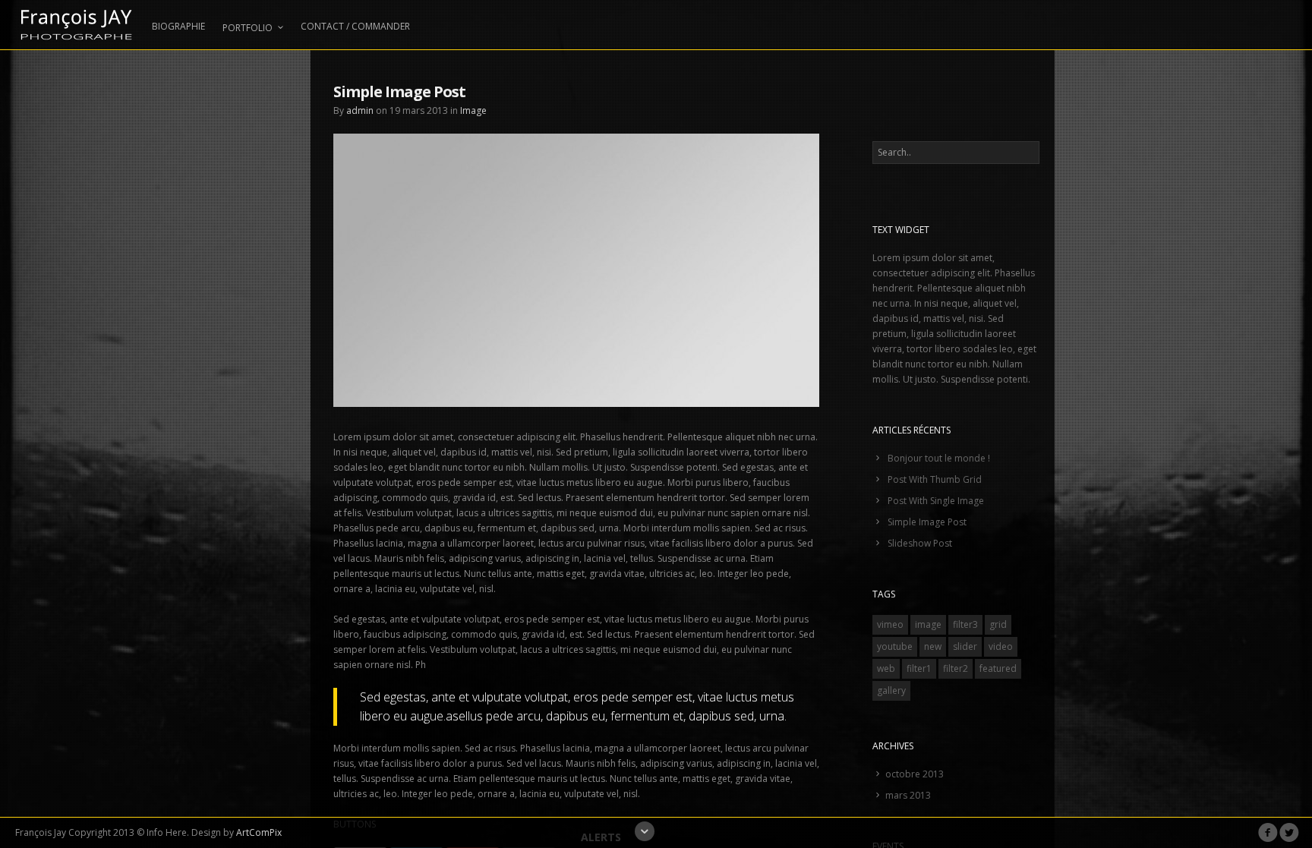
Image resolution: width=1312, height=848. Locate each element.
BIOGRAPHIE (178, 27)
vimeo (890, 624)
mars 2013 (908, 795)
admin (360, 110)
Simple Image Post (927, 521)
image (928, 624)
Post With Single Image (936, 500)
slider (965, 646)
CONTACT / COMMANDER (355, 27)
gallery (891, 690)
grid (998, 624)
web (886, 668)
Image (473, 110)
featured (998, 668)
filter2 (955, 668)
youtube (895, 646)
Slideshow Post (920, 543)
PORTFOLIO (247, 27)
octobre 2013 (914, 774)
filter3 (965, 624)
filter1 (919, 668)
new (932, 646)
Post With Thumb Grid (935, 479)
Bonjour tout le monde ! (939, 458)
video (1001, 646)
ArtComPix (259, 832)
